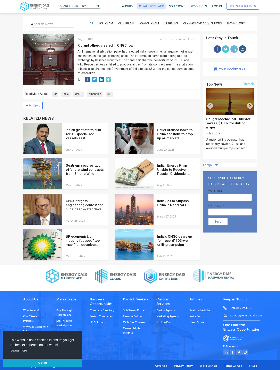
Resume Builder (132, 316)
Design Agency (165, 310)
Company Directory (102, 310)
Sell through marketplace (64, 323)
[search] (32, 23)
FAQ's (253, 366)
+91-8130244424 (241, 308)
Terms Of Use (233, 366)
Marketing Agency (167, 316)
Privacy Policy (183, 366)
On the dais (164, 322)
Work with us (208, 366)
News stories (198, 322)
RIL (109, 93)
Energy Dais (210, 165)
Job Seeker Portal (134, 310)
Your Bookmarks (231, 69)
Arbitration (95, 93)
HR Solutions (98, 322)
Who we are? (31, 310)
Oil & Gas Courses (134, 322)
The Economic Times (181, 39)
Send (217, 221)
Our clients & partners (31, 318)
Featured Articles (200, 310)
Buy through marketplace (64, 312)
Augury (128, 6)
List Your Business (243, 6)
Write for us (197, 316)
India (66, 93)
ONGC (78, 93)
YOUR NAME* (216, 191)
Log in (217, 6)
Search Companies (101, 316)
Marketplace (152, 6)
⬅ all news (33, 105)
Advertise (161, 366)
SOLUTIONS (177, 6)
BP (55, 93)
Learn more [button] (18, 350)
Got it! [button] (42, 362)
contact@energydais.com (245, 315)
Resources (198, 6)
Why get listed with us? (35, 329)
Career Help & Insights (131, 330)
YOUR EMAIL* (216, 206)
